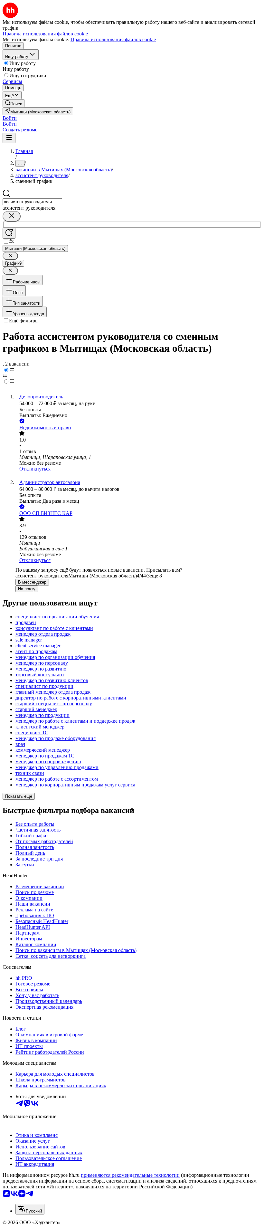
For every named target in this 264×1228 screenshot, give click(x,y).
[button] (10, 118)
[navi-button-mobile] (9, 138)
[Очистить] (12, 216)
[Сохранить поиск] (9, 233)
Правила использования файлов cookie (113, 39)
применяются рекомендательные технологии (130, 1175)
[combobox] (32, 201)
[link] (13, 103)
